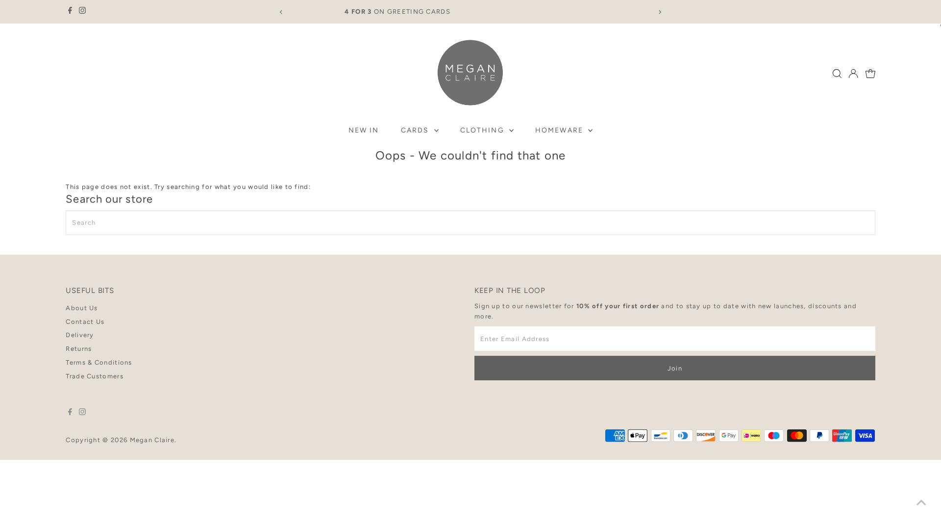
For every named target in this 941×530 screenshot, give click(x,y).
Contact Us (85, 321)
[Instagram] (82, 12)
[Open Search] (837, 73)
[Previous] (281, 12)
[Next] (660, 12)
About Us (82, 308)
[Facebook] (70, 12)
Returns (79, 348)
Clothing (483, 130)
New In (363, 130)
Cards (416, 130)
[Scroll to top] (921, 503)
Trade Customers (95, 376)
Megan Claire (152, 440)
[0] (870, 73)
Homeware (560, 130)
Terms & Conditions (99, 362)
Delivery (80, 335)
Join (675, 368)
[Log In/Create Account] (853, 73)
